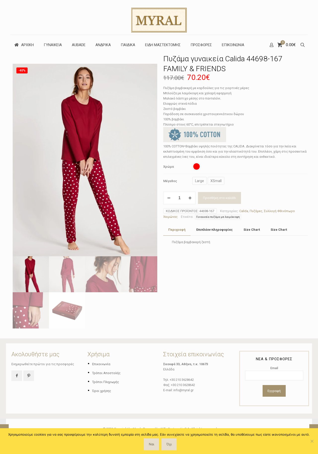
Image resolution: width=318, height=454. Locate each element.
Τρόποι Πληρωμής (105, 382)
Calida (243, 211)
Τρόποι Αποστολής (106, 373)
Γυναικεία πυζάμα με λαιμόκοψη (218, 217)
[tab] (177, 229)
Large (199, 181)
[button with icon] (16, 375)
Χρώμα (168, 166)
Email (274, 368)
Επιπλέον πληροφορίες (214, 229)
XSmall (216, 181)
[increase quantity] (190, 198)
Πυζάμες (256, 211)
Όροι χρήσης (101, 391)
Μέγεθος (170, 181)
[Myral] (159, 17)
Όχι (169, 444)
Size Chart (251, 229)
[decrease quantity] (168, 198)
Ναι (151, 444)
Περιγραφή (177, 229)
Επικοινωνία (101, 364)
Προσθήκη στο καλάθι (219, 198)
